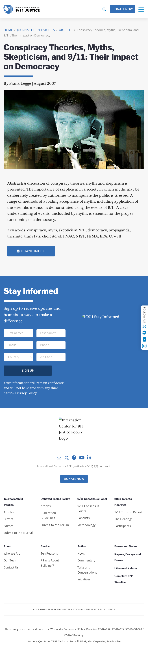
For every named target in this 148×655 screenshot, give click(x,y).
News (81, 553)
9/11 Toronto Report (128, 512)
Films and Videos (125, 568)
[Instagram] (144, 346)
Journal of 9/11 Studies (13, 502)
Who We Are (12, 553)
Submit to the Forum (55, 525)
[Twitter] (144, 326)
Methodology (86, 525)
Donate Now (122, 9)
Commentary (86, 560)
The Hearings (123, 519)
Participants (122, 526)
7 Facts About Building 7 (50, 562)
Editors (8, 526)
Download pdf (33, 251)
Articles (9, 512)
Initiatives (83, 579)
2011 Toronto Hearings (123, 502)
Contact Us (11, 567)
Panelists (83, 518)
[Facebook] (144, 332)
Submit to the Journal (18, 533)
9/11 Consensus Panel (92, 499)
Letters (8, 519)
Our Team (10, 560)
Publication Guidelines (48, 515)
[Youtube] (144, 338)
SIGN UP (28, 371)
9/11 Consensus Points (88, 508)
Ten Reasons (49, 553)
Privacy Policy (26, 393)
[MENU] (141, 9)
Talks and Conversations (87, 569)
